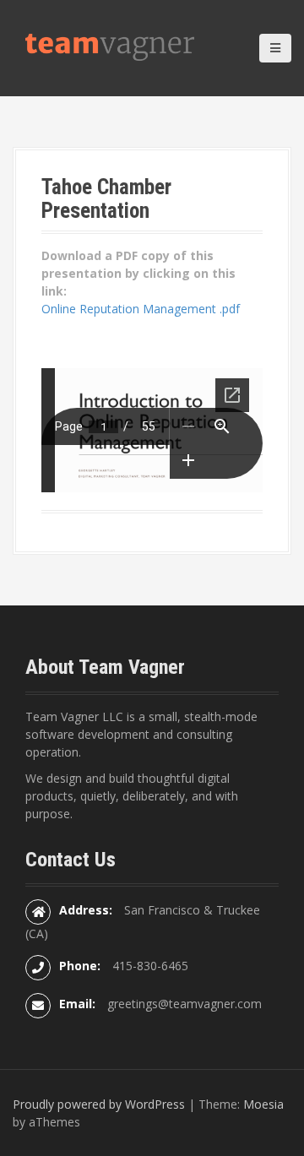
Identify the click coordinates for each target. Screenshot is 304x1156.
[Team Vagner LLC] (109, 46)
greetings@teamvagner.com (184, 1004)
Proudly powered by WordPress (99, 1104)
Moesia (263, 1104)
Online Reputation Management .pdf (140, 309)
